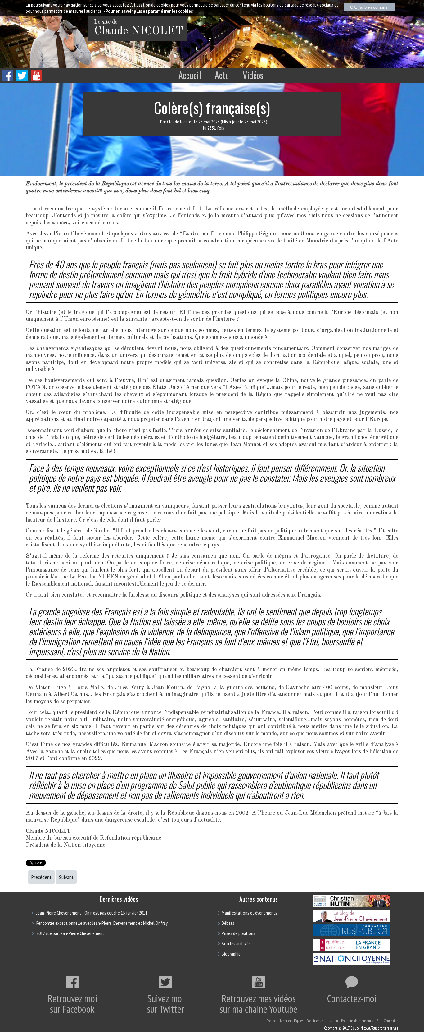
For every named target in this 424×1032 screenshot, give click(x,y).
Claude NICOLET (138, 31)
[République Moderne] (351, 949)
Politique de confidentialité (359, 1021)
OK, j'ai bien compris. (369, 7)
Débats (228, 923)
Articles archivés (236, 943)
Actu (222, 75)
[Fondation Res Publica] (351, 934)
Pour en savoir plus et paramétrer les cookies (149, 11)
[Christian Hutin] (351, 905)
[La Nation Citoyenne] (351, 964)
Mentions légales (291, 1021)
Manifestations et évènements (249, 913)
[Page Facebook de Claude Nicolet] (7, 80)
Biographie (231, 954)
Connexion (391, 1021)
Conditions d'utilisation (322, 1021)
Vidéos (253, 75)
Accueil (189, 75)
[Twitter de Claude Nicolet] (22, 80)
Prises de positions (238, 933)
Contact (271, 1021)
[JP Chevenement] (351, 920)
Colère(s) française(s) (212, 107)
